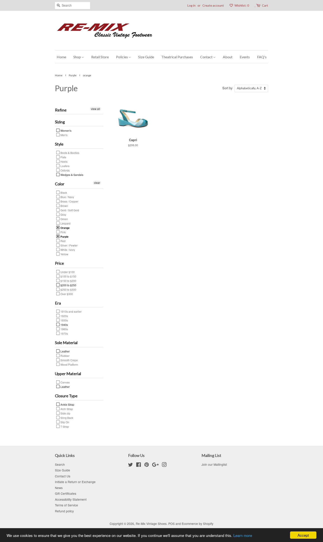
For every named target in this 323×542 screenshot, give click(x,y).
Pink (63, 232)
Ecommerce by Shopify (197, 523)
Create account (213, 5)
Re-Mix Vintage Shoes (151, 523)
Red (62, 241)
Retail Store (100, 57)
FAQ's (262, 57)
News (59, 487)
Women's (65, 130)
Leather (65, 351)
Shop (77, 57)
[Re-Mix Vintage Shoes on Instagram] (164, 465)
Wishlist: (241, 5)
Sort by (227, 88)
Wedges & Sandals (71, 174)
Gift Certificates (65, 493)
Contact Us (62, 476)
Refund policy (64, 511)
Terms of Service (66, 505)
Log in (191, 5)
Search (60, 464)
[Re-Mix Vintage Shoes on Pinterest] (146, 465)
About (227, 57)
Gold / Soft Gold (69, 210)
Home (61, 57)
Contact (206, 57)
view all (95, 109)
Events (245, 57)
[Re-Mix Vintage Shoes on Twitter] (130, 465)
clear (97, 182)
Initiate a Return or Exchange (75, 482)
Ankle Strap (67, 404)
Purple (72, 75)
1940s (64, 324)
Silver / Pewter (69, 245)
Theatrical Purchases (177, 57)
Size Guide (146, 57)
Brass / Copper (69, 201)
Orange (65, 227)
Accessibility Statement (71, 499)
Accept (303, 535)
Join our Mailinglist (214, 464)
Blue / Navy (67, 197)
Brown (64, 205)
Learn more (242, 535)
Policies (122, 57)
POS (171, 523)
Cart (265, 5)
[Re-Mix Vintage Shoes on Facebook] (138, 465)
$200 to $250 (68, 285)
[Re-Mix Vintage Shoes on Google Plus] (155, 465)
